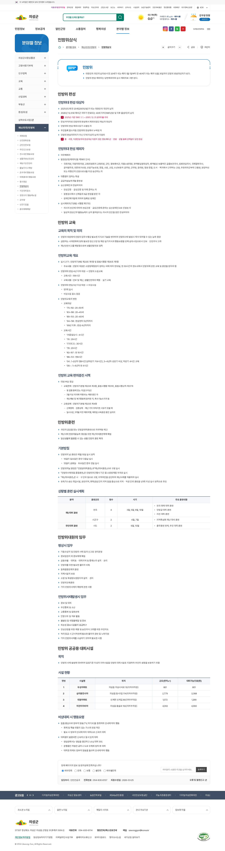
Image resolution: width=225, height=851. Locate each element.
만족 (79, 770)
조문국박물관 (157, 7)
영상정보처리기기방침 (43, 837)
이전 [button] (27, 795)
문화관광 (70, 7)
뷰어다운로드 (100, 837)
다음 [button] (33, 795)
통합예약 (78, 7)
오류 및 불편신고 (197, 780)
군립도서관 (104, 7)
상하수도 (128, 7)
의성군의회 (95, 7)
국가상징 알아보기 (132, 837)
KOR (202, 8)
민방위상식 (106, 47)
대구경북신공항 (186, 7)
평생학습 (86, 7)
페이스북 (171, 29)
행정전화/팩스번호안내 (107, 830)
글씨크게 (163, 47)
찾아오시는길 (115, 837)
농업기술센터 (146, 7)
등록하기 (201, 769)
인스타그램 (165, 29)
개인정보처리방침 (22, 837)
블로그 (177, 29)
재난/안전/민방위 (88, 47)
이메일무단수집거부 (64, 837)
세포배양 (176, 7)
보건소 (112, 7)
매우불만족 (111, 770)
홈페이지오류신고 (84, 837)
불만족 (98, 770)
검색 (120, 17)
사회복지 (120, 7)
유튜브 (183, 29)
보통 (88, 770)
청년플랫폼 (167, 7)
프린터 (207, 47)
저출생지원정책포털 (58, 7)
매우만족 (68, 770)
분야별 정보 (71, 47)
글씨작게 (180, 47)
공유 (193, 47)
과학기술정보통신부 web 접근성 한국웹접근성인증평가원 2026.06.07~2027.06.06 (203, 836)
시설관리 (136, 7)
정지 (30, 795)
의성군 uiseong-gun (27, 17)
